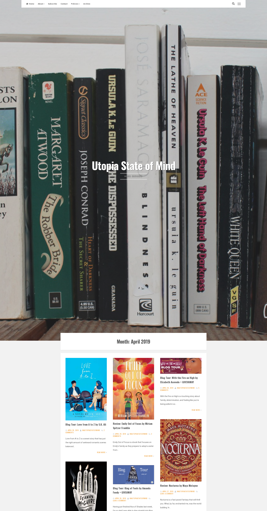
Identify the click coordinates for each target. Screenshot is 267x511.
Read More (101, 452)
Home (31, 4)
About (40, 4)
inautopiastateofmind (91, 430)
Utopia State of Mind (133, 165)
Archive (86, 4)
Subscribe (52, 4)
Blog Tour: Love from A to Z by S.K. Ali (85, 424)
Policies (74, 4)
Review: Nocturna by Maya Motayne (179, 485)
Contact (64, 4)
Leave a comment (167, 494)
